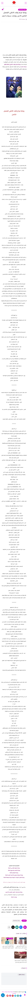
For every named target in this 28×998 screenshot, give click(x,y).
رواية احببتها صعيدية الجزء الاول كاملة (14, 875)
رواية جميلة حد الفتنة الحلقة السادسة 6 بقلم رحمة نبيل (21, 961)
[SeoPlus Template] (25, 992)
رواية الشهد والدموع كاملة (14, 870)
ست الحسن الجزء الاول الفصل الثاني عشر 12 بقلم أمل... (21, 948)
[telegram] (15, 996)
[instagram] (10, 996)
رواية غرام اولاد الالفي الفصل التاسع (14, 892)
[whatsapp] (18, 996)
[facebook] (20, 996)
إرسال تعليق (21, 974)
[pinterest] (13, 996)
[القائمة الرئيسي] (26, 3)
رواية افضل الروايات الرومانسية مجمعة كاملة (14, 877)
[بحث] (2, 3)
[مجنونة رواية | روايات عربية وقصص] (14, 3)
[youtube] (7, 996)
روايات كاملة (14, 897)
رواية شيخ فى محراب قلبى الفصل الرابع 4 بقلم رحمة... (8, 947)
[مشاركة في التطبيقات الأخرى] (9, 927)
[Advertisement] (14, 39)
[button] (20, 927)
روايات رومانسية (22, 9)
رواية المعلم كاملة (14, 872)
